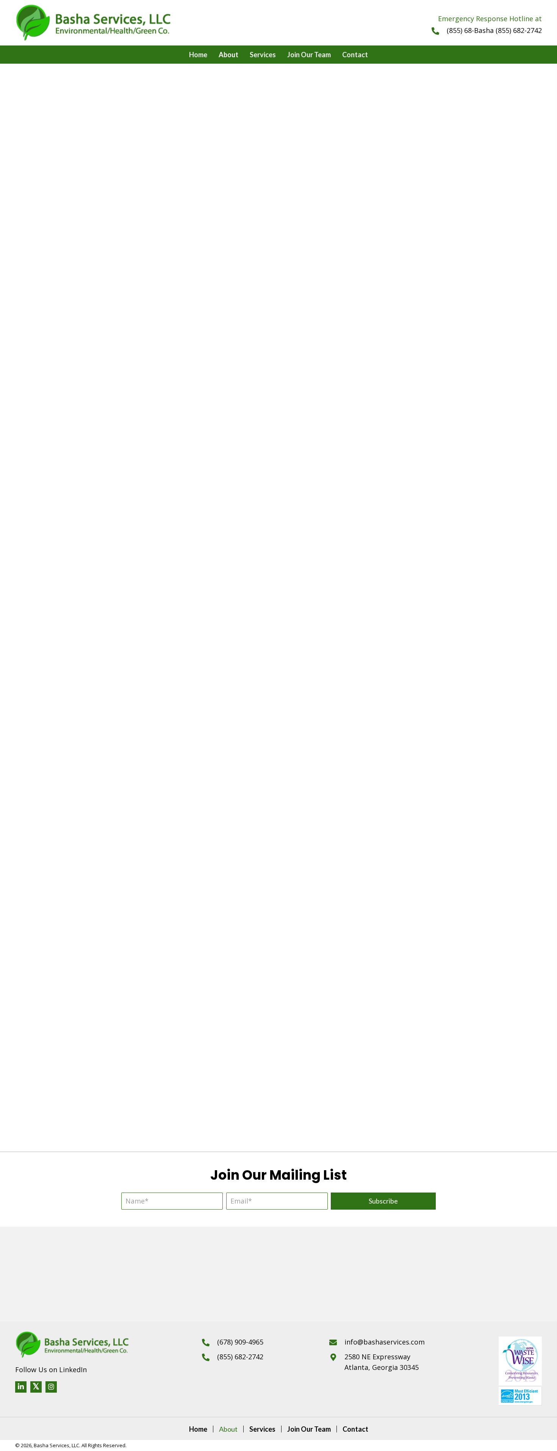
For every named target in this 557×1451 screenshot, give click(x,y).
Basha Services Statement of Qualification (143, 1085)
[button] (383, 1201)
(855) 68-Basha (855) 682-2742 (494, 30)
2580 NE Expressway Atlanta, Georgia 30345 (381, 1362)
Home (198, 1429)
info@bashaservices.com (384, 1341)
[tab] (278, 469)
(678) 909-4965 (240, 1341)
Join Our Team (309, 1429)
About (228, 1429)
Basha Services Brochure (143, 981)
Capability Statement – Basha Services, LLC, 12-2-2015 (414, 1096)
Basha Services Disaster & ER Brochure (414, 981)
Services (262, 1429)
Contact (355, 1429)
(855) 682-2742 (240, 1356)
